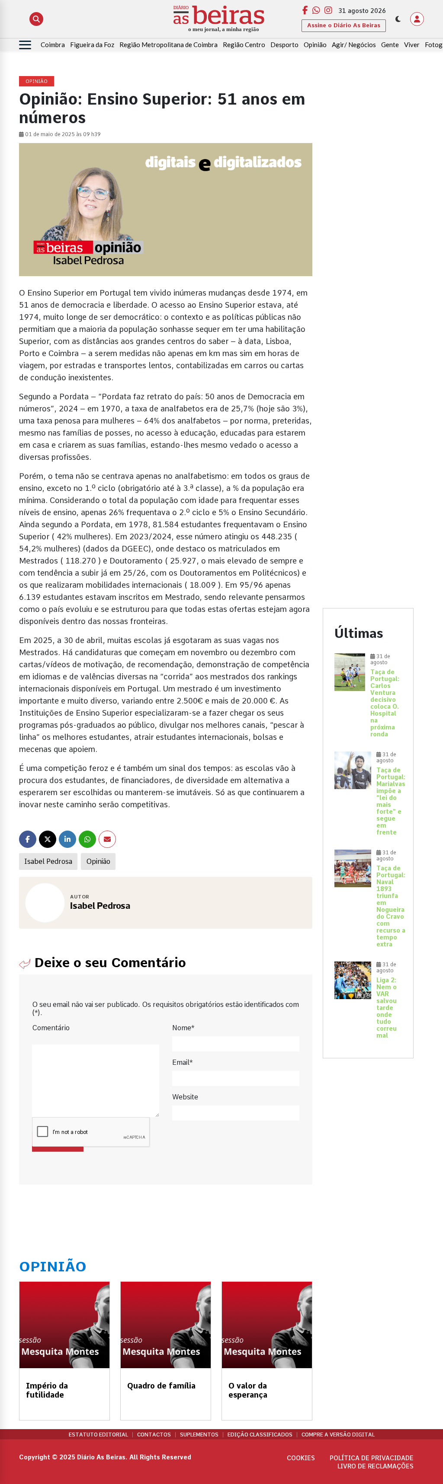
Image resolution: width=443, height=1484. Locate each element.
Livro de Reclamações (375, 1466)
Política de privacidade (372, 1458)
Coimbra (53, 44)
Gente (390, 44)
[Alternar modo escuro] (398, 19)
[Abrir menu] (25, 45)
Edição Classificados (260, 1434)
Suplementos (199, 1434)
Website (185, 1097)
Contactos (154, 1434)
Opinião (315, 44)
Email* (182, 1062)
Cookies (301, 1458)
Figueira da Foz (92, 44)
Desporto (284, 44)
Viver (412, 44)
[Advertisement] (368, 206)
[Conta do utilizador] (417, 19)
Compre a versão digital (338, 1434)
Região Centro (244, 44)
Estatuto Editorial (98, 1434)
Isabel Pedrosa (48, 861)
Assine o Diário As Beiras (343, 25)
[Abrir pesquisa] (36, 19)
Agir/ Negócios (354, 44)
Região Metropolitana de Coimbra (168, 44)
